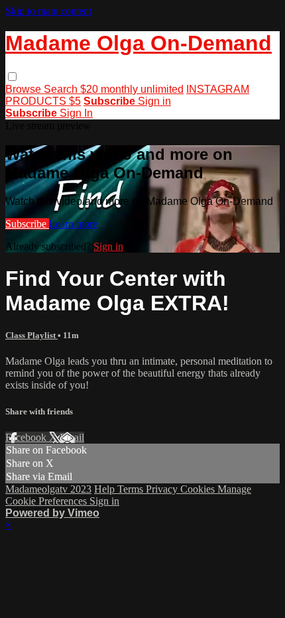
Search (62, 89)
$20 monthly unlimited (132, 89)
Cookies (198, 489)
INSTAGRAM (217, 89)
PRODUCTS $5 (43, 101)
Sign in (154, 101)
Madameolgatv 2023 (48, 489)
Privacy (163, 489)
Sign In (76, 113)
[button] (12, 76)
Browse (24, 89)
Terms (131, 489)
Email (72, 437)
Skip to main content (48, 11)
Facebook (27, 437)
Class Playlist (31, 335)
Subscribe (27, 223)
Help (105, 489)
